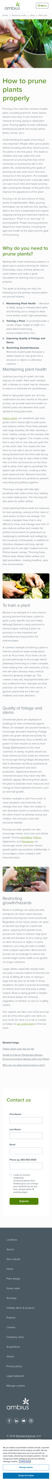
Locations (11, 1239)
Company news (15, 1337)
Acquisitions (13, 1346)
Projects (10, 1317)
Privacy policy (14, 1366)
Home (5, 15)
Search (10, 1249)
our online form (25, 1023)
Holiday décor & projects (20, 1307)
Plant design (13, 1278)
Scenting (11, 1298)
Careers (10, 1327)
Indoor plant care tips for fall (18, 1048)
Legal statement (15, 1376)
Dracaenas (27, 841)
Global (10, 1356)
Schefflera (26, 837)
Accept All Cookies (26, 1475)
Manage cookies (15, 1385)
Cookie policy (24, 1461)
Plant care (43, 15)
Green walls (13, 1288)
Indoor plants (10, 418)
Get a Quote (13, 1259)
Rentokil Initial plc (26, 1435)
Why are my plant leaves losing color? (24, 1065)
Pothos (37, 837)
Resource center (19, 15)
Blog (32, 15)
